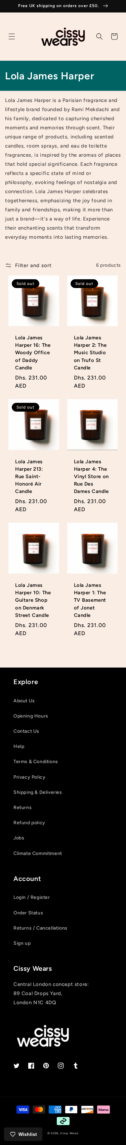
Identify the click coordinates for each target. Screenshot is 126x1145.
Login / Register (31, 897)
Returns (22, 807)
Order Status (28, 913)
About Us (24, 701)
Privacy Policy (29, 777)
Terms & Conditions (35, 761)
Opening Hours (30, 716)
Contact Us (26, 731)
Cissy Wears (69, 1133)
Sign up (22, 943)
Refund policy (29, 823)
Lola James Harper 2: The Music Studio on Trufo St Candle (90, 353)
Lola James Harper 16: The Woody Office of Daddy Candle (32, 353)
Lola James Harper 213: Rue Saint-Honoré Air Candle (29, 477)
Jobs (18, 838)
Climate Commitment (37, 853)
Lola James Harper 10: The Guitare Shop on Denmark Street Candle (33, 600)
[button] (11, 36)
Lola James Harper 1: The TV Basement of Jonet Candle (90, 600)
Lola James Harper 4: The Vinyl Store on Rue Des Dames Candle (91, 477)
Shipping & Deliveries (37, 792)
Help (18, 746)
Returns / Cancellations (40, 928)
